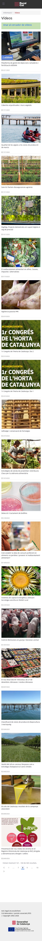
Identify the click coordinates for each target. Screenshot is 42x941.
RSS (29, 913)
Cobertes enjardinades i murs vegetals (16, 105)
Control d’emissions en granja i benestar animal (20, 640)
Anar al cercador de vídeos (17, 24)
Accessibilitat (15, 911)
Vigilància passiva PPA (9, 311)
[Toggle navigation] (3, 3)
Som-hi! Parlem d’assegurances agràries (17, 187)
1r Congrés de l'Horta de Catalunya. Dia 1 (17, 391)
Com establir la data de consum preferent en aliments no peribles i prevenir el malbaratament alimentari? (20, 555)
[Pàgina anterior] (4, 868)
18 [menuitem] (37, 867)
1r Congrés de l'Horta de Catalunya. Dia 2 (17, 351)
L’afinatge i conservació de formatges (15, 431)
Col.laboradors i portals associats (14, 913)
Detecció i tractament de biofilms (14, 513)
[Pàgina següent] (4, 871)
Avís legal (5, 911)
